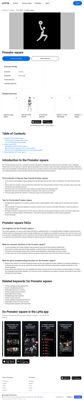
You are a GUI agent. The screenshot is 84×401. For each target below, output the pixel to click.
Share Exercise (45, 58)
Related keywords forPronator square (15, 152)
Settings (69, 397)
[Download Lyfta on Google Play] (47, 122)
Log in (77, 3)
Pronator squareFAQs (10, 144)
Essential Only (59, 397)
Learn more (40, 397)
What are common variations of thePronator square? (20, 148)
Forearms (11, 10)
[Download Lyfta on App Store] (36, 122)
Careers (5, 390)
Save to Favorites (16, 58)
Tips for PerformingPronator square (15, 142)
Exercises (4, 10)
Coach (30, 387)
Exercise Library (27, 3)
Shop (30, 390)
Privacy (4, 383)
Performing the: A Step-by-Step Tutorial (16, 140)
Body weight (19, 10)
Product (15, 3)
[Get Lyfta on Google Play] (23, 361)
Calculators (38, 3)
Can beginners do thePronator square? (16, 146)
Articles (31, 383)
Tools (30, 385)
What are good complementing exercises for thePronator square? (24, 150)
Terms (4, 385)
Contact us (5, 381)
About (47, 3)
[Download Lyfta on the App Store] (8, 361)
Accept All (78, 397)
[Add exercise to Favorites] (16, 97)
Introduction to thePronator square (14, 138)
